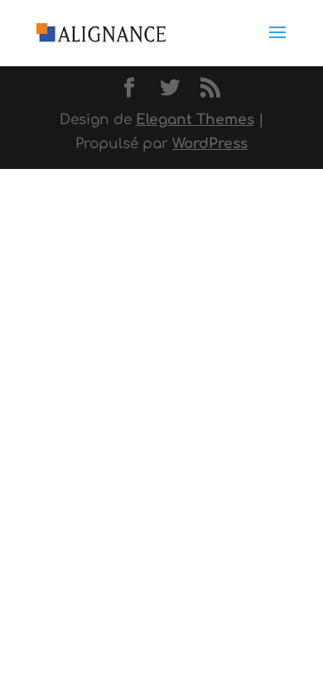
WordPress (210, 144)
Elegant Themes (195, 120)
